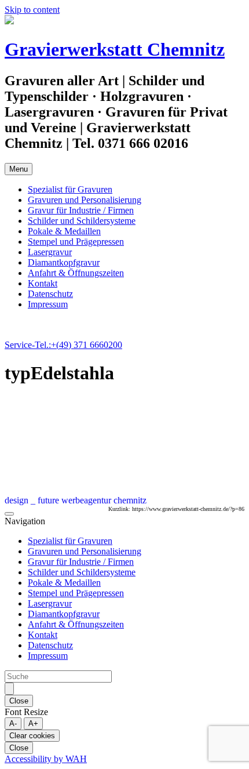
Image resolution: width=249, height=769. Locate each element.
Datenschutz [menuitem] (50, 645)
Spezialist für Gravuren (70, 189)
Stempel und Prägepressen (76, 241)
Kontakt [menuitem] (42, 635)
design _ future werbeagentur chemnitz (76, 500)
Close (18, 701)
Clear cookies (32, 735)
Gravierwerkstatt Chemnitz (115, 49)
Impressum (48, 304)
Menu (18, 169)
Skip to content (32, 9)
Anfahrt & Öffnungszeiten (76, 273)
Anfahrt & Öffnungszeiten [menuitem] (76, 624)
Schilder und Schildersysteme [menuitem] (82, 572)
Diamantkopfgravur (64, 262)
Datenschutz (50, 294)
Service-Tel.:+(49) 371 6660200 (63, 345)
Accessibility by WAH (46, 759)
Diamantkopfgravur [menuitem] (64, 614)
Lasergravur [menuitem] (50, 603)
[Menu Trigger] (9, 514)
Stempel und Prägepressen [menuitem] (76, 593)
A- (13, 723)
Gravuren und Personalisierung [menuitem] (84, 551)
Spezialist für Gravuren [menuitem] (70, 541)
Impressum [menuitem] (48, 656)
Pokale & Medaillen (64, 231)
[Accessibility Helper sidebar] (9, 689)
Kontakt (42, 283)
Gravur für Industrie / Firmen (81, 210)
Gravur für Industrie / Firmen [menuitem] (81, 562)
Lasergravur (50, 252)
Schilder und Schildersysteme (82, 221)
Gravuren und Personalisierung (84, 200)
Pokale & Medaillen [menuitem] (64, 582)
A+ (33, 723)
